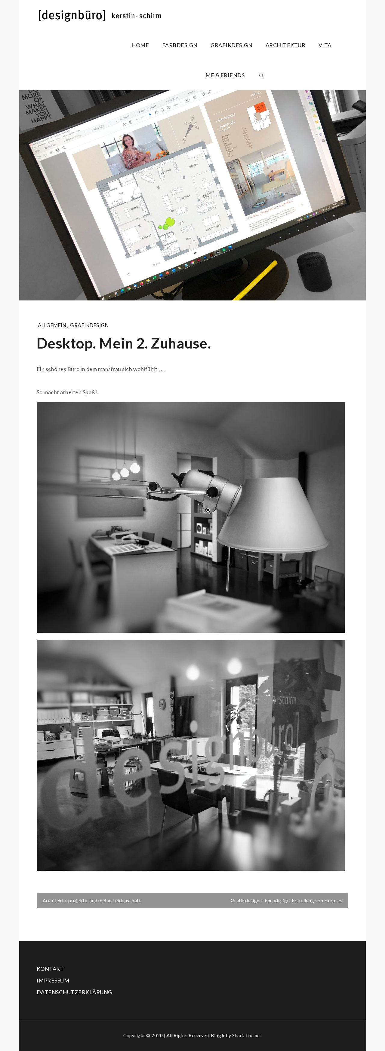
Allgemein (52, 325)
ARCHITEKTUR (286, 45)
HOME (140, 45)
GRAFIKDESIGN (231, 45)
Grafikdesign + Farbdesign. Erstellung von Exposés (287, 900)
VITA (325, 45)
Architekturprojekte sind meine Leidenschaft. (92, 900)
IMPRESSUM (53, 980)
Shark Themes (247, 1035)
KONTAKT (50, 968)
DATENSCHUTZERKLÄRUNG (74, 992)
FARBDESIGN (180, 45)
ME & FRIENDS (225, 75)
